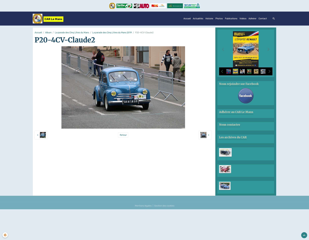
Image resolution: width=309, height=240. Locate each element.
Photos (219, 18)
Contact (263, 18)
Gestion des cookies (164, 205)
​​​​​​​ (192, 5)
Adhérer (252, 18)
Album (48, 32)
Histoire (209, 18)
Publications (231, 18)
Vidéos (242, 18)
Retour (123, 135)
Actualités (198, 18)
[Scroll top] (304, 235)
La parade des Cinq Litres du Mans (72, 32)
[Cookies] (5, 235)
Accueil (187, 18)
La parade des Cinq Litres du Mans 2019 (112, 32)
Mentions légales (143, 205)
